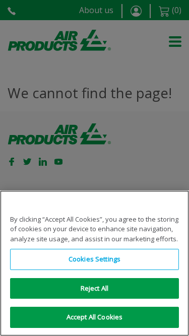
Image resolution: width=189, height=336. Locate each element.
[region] (94, 263)
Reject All (94, 288)
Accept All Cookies (94, 316)
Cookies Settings (94, 258)
